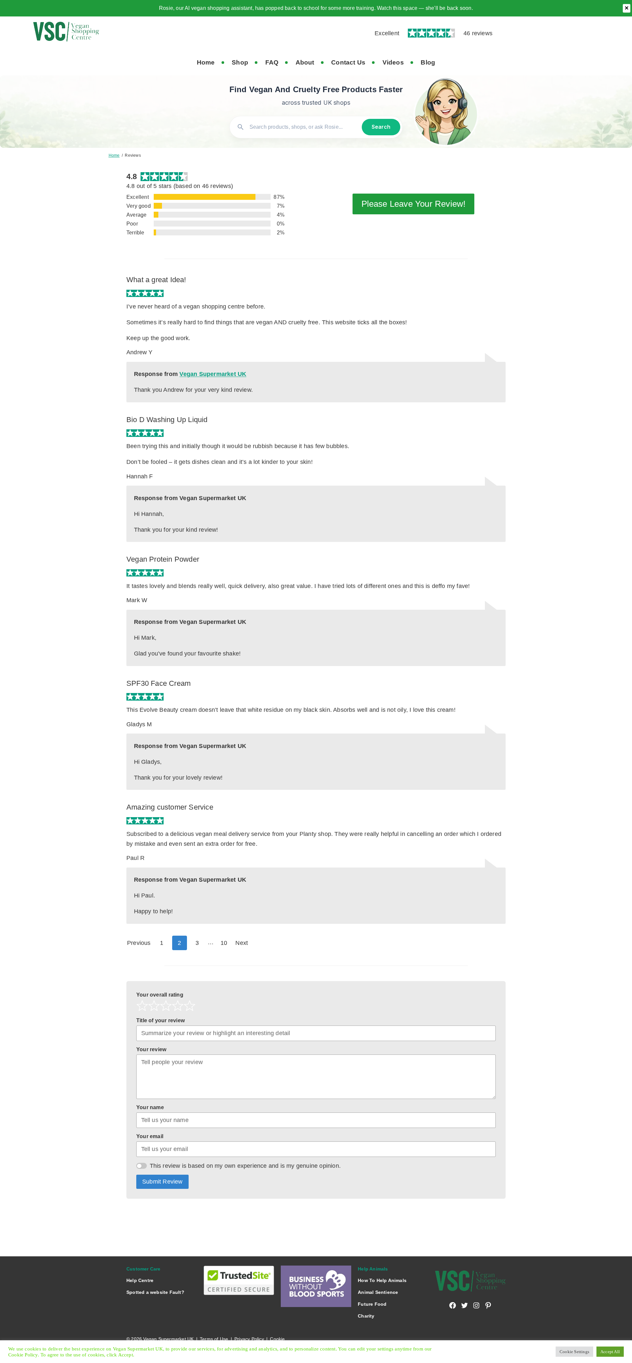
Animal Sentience (378, 1292)
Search (381, 126)
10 (225, 942)
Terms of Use (214, 1339)
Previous (139, 943)
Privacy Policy (249, 1339)
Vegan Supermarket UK (212, 374)
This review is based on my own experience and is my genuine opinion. (245, 1166)
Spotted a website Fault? (155, 1292)
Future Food (372, 1304)
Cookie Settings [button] (574, 1351)
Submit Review (162, 1181)
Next (241, 943)
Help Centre (139, 1280)
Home (114, 155)
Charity (366, 1316)
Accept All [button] (610, 1351)
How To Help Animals (382, 1280)
